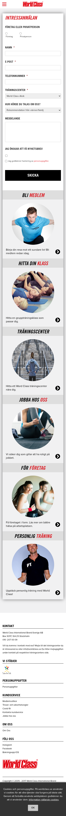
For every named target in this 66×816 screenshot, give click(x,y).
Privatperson (25, 36)
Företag (9, 36)
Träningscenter (16, 90)
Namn (10, 47)
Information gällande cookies (44, 799)
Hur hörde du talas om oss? (22, 104)
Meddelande (12, 118)
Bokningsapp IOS (11, 752)
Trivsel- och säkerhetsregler (15, 705)
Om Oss (6, 730)
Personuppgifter (10, 687)
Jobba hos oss (9, 716)
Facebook (7, 748)
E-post (10, 62)
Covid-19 (7, 708)
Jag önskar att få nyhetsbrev (24, 149)
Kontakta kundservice (13, 712)
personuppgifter (41, 161)
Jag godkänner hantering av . (28, 161)
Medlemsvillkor (10, 701)
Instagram (7, 745)
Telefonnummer (16, 76)
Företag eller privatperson (22, 27)
